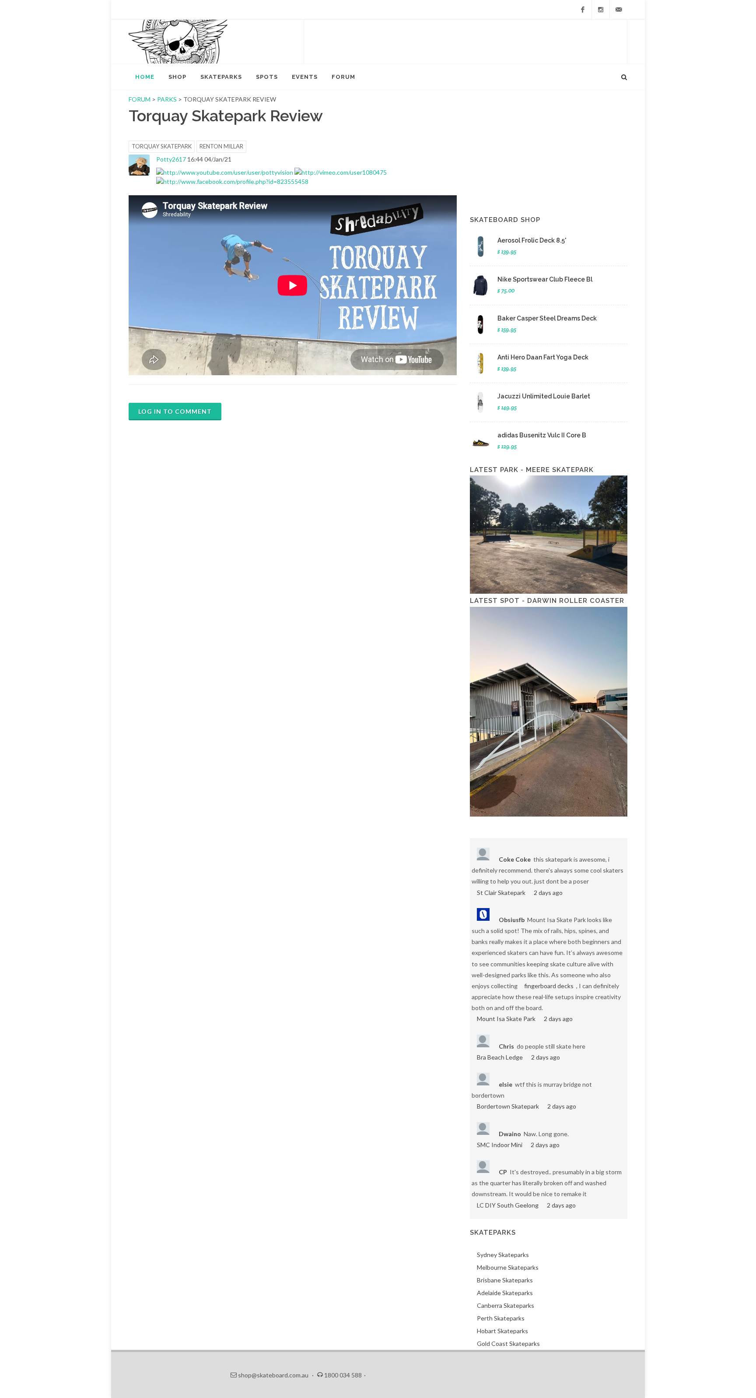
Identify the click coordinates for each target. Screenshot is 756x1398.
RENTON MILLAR (221, 146)
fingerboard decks (549, 986)
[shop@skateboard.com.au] (618, 9)
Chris (506, 1046)
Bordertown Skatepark (508, 1106)
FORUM (139, 99)
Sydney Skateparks (503, 1254)
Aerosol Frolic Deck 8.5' (531, 240)
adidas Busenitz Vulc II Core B (541, 435)
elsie (505, 1084)
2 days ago (548, 892)
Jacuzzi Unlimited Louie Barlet (543, 396)
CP (503, 1172)
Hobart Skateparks (502, 1331)
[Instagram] (600, 9)
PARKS (167, 99)
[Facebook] (583, 9)
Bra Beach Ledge (500, 1057)
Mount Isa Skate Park (506, 1018)
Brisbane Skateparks (505, 1280)
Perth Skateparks (501, 1318)
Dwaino (510, 1133)
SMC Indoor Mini (499, 1144)
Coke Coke (515, 859)
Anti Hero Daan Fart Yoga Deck (542, 357)
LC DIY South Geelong (508, 1205)
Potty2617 (171, 159)
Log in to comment (175, 411)
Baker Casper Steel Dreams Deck (547, 318)
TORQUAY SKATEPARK (162, 146)
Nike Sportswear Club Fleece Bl (544, 279)
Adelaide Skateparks (505, 1292)
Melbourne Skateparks (508, 1267)
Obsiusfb (512, 919)
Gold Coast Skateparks (508, 1343)
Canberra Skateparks (505, 1305)
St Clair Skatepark (501, 892)
